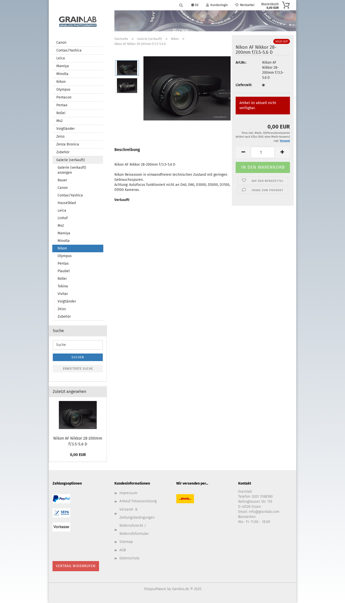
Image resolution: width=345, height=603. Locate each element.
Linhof (63, 218)
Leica (60, 58)
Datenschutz (129, 558)
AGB (122, 550)
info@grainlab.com (264, 512)
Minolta (62, 74)
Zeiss (60, 136)
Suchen (77, 357)
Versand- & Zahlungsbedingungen (137, 513)
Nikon (61, 82)
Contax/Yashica (69, 50)
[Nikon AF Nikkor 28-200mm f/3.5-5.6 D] (187, 88)
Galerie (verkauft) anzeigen (72, 170)
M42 (59, 121)
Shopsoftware (155, 589)
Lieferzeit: (244, 85)
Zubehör (62, 152)
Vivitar (63, 294)
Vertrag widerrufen (76, 566)
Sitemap (126, 542)
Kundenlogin (218, 5)
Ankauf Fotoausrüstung (138, 501)
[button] (243, 152)
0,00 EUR (78, 454)
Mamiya (62, 66)
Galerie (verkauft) (70, 160)
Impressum (128, 493)
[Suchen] (181, 5)
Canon (61, 42)
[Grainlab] (78, 20)
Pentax (61, 105)
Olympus (63, 89)
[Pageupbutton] (331, 595)
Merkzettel (246, 5)
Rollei (60, 113)
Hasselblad (67, 203)
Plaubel (64, 271)
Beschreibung (127, 149)
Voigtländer (65, 129)
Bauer (62, 180)
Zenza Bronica (67, 144)
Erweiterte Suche (78, 368)
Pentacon (63, 97)
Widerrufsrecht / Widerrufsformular (134, 529)
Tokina (63, 286)
